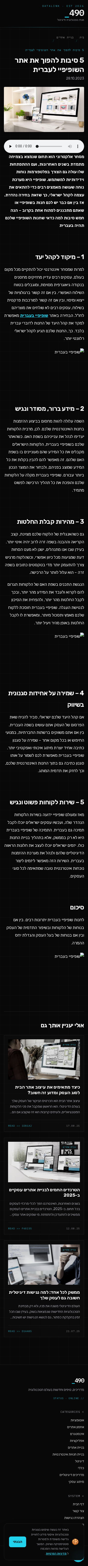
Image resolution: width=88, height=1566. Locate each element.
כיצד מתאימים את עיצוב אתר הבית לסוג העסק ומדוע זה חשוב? (47, 1089)
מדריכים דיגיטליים (72, 1475)
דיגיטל (79, 1461)
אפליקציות (77, 1441)
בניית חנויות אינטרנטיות (68, 1454)
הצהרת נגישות (74, 1518)
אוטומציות (77, 1420)
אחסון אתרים (75, 1427)
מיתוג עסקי (76, 1482)
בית (82, 37)
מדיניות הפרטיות (56, 1553)
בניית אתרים (65, 37)
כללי (81, 1468)
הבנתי (17, 1542)
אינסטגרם (77, 1434)
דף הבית (78, 1504)
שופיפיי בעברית (34, 315)
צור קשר (78, 1511)
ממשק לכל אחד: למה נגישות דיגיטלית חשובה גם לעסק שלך (44, 1295)
